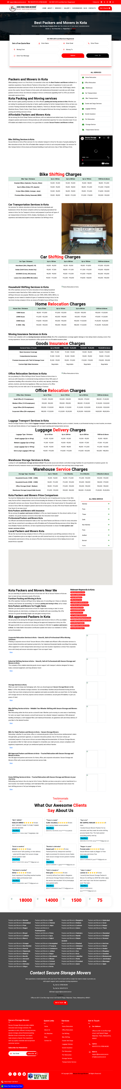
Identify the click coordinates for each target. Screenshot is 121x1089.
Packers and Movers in (18, 920)
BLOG (85, 8)
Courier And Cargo (67, 1040)
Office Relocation (67, 1030)
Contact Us (47, 1040)
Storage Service (67, 1058)
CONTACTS (92, 8)
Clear (97, 55)
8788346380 (43, 2)
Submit (73, 55)
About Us (47, 1030)
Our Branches (56, 29)
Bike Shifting (66, 1037)
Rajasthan (66, 29)
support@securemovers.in (63, 992)
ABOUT (50, 8)
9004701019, (34, 2)
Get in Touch (59, 1002)
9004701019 (64, 988)
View (11, 652)
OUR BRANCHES (77, 8)
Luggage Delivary (67, 1044)
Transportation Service (69, 1062)
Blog (45, 1037)
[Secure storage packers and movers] (38, 1076)
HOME (44, 8)
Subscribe (31, 1053)
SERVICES (58, 8)
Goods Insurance (67, 1048)
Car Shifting (65, 1033)
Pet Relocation (66, 1051)
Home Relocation (67, 1026)
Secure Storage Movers (80, 1073)
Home (47, 29)
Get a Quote (104, 8)
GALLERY (66, 8)
